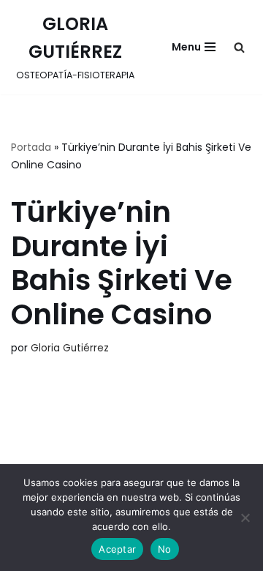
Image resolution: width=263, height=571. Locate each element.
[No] (244, 517)
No (165, 549)
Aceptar (117, 549)
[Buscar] (239, 47)
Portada (31, 147)
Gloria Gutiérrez (70, 348)
